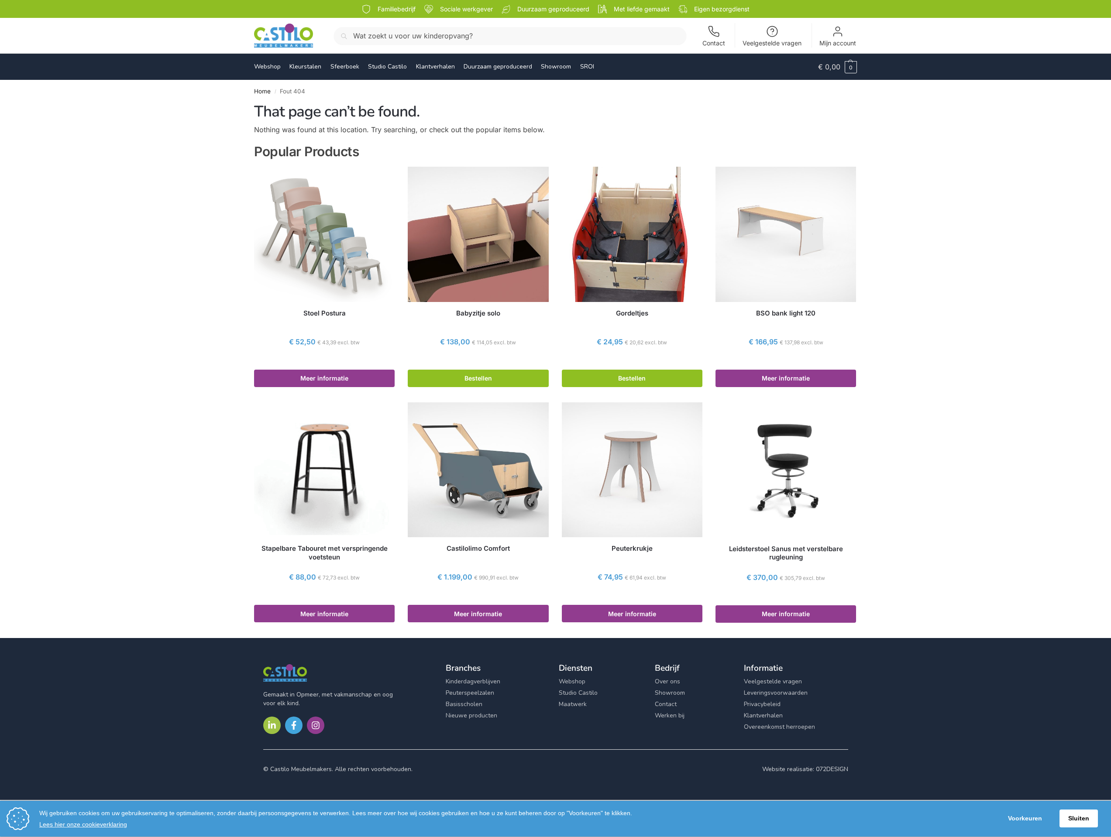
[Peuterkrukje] (632, 469)
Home (262, 91)
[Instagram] (315, 725)
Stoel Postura (324, 313)
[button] (837, 67)
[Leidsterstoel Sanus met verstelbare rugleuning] (785, 470)
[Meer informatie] (324, 360)
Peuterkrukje (632, 548)
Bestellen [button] (478, 378)
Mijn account (837, 43)
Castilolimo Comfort (478, 548)
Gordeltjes (632, 313)
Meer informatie (324, 378)
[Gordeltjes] (632, 234)
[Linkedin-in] (272, 725)
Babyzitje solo (478, 313)
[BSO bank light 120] (785, 234)
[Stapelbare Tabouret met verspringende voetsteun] (324, 469)
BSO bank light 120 (785, 313)
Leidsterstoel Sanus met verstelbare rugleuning (786, 553)
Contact (713, 43)
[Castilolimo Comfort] (478, 469)
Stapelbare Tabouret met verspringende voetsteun (324, 552)
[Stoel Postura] (324, 234)
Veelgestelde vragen (772, 43)
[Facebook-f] (294, 725)
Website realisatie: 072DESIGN (805, 769)
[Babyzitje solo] (478, 234)
